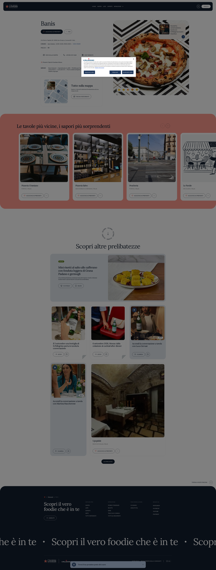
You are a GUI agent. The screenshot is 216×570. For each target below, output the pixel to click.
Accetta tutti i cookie (128, 72)
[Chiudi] (134, 59)
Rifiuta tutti (115, 72)
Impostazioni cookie (89, 72)
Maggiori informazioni (99, 67)
